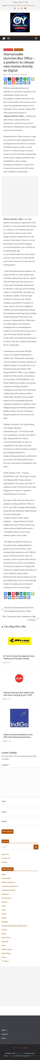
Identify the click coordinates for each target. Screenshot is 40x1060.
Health (4, 918)
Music (4, 934)
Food (4, 906)
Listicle (4, 930)
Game (4, 910)
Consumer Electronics (10, 886)
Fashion (4, 902)
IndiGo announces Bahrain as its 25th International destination (18, 735)
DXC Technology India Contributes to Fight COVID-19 (19, 618)
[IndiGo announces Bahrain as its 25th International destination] (20, 708)
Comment (5, 765)
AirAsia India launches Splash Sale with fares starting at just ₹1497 (18, 693)
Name (4, 801)
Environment (6, 898)
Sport (4, 945)
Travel (4, 957)
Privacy (4, 862)
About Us (5, 854)
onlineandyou (17, 74)
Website (4, 821)
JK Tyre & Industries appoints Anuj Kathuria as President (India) (18, 657)
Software (5, 941)
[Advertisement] (20, 196)
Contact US (6, 858)
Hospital (5, 922)
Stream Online (19, 49)
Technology (6, 953)
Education (5, 894)
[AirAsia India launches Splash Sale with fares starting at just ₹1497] (20, 671)
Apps (4, 874)
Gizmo (4, 914)
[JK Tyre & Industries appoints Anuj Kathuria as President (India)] (20, 633)
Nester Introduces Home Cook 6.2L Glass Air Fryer (21, 5)
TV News (5, 961)
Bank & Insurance (8, 882)
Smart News (6, 937)
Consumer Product (9, 890)
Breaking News (8, 49)
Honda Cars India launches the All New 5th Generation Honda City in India (19, 609)
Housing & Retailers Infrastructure (14, 926)
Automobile (6, 878)
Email (4, 812)
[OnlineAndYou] (4, 38)
